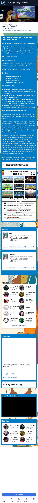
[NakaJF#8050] (30, 322)
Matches (27, 247)
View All (19, 273)
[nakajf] (26, 322)
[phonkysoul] (10, 289)
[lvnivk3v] (10, 314)
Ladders (12, 255)
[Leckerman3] (26, 315)
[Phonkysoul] (12, 289)
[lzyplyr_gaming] (12, 308)
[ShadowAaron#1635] (30, 302)
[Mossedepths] (12, 301)
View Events (19, 494)
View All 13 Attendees (19, 326)
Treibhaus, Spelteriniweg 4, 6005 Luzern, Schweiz (18, 31)
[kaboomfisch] (10, 322)
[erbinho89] (12, 296)
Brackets (13, 247)
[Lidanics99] (10, 301)
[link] (14, 289)
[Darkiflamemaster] (26, 289)
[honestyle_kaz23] (14, 301)
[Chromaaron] (28, 302)
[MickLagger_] (10, 296)
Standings (20, 247)
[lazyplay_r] (14, 308)
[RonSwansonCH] (26, 296)
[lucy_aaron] (26, 302)
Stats (33, 247)
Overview (7, 247)
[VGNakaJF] (28, 322)
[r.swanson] (28, 296)
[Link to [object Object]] (6, 288)
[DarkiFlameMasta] (28, 289)
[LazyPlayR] (10, 308)
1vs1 (11, 234)
